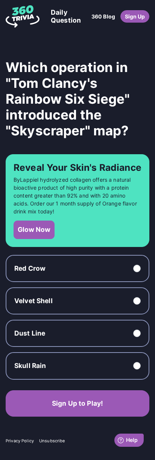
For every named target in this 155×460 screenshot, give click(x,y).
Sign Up (135, 16)
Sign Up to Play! (77, 403)
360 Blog (103, 16)
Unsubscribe (52, 440)
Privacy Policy (20, 440)
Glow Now (34, 229)
